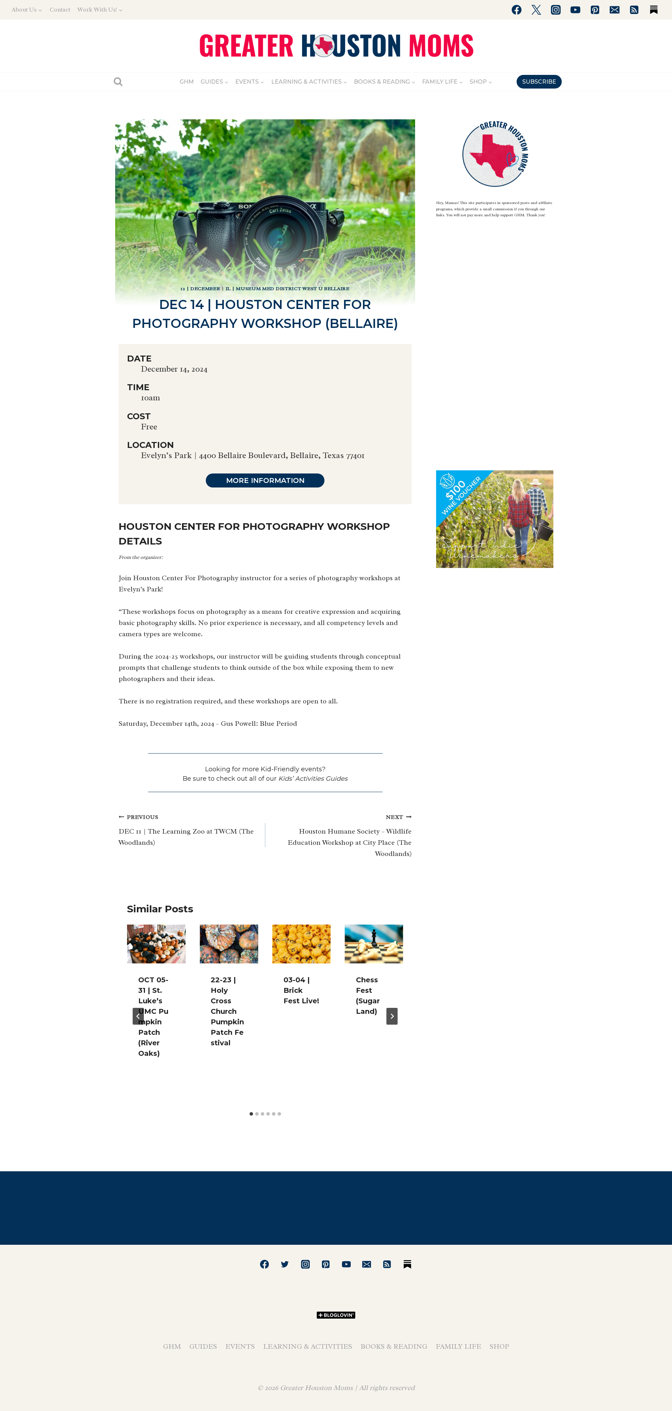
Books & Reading (393, 1346)
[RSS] (634, 10)
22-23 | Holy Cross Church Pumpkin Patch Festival (227, 1011)
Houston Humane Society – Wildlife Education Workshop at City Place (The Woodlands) (350, 836)
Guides (203, 1346)
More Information (265, 480)
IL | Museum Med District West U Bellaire (288, 289)
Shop (499, 1346)
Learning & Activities (307, 1346)
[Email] (614, 10)
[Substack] (654, 10)
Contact (60, 9)
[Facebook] (516, 10)
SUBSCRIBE (539, 81)
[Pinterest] (595, 10)
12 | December (200, 289)
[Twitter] (536, 10)
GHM (187, 81)
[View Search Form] (118, 82)
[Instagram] (556, 10)
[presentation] (156, 944)
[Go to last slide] (138, 1016)
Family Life (458, 1346)
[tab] (251, 1114)
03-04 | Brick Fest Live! (301, 990)
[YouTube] (575, 10)
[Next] (392, 1016)
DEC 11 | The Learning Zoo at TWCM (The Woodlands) (186, 830)
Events (240, 1346)
